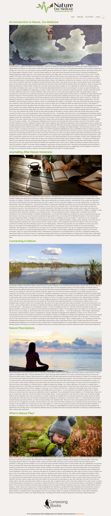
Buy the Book (89, 17)
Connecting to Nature (22, 241)
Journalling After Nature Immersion (30, 152)
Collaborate (80, 17)
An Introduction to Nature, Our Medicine (33, 22)
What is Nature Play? (22, 413)
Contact (98, 17)
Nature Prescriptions (21, 328)
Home (72, 17)
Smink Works (80, 514)
